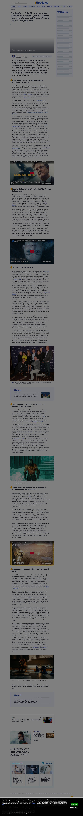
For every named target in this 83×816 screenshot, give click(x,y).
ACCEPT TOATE (74, 804)
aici (13, 810)
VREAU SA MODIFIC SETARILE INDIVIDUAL (74, 808)
